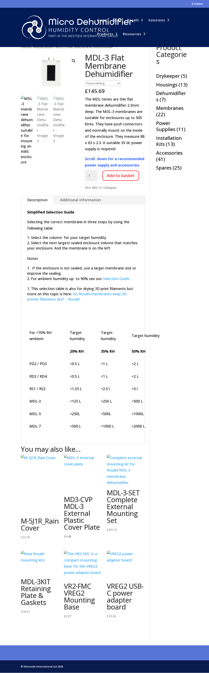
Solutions (156, 20)
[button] (73, 61)
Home (102, 20)
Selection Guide (116, 278)
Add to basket (121, 175)
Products (105, 34)
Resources (132, 34)
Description (37, 199)
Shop (117, 20)
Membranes (125, 187)
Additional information (80, 199)
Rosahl (133, 20)
